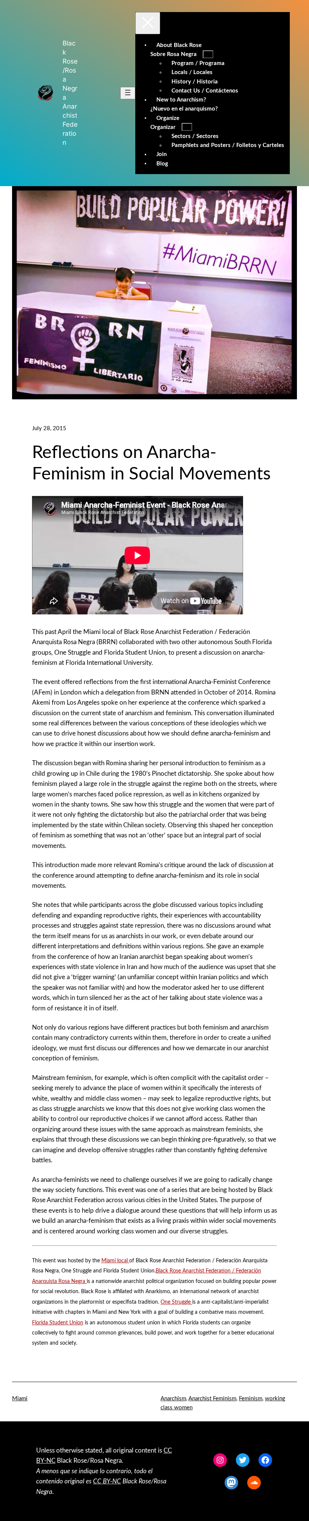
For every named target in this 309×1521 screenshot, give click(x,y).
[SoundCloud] (254, 1482)
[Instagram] (220, 1460)
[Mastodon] (231, 1482)
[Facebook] (265, 1460)
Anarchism (173, 1398)
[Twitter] (242, 1460)
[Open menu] (127, 93)
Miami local (115, 1260)
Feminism (250, 1398)
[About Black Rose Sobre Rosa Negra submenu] (208, 54)
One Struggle (176, 1302)
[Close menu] (147, 23)
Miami (20, 1398)
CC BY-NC (107, 1481)
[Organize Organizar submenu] (187, 127)
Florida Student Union (57, 1322)
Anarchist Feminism (212, 1398)
